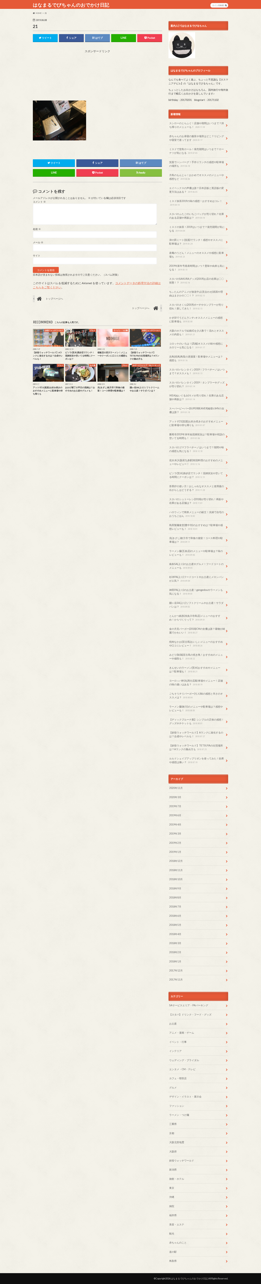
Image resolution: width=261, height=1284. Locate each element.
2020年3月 (175, 797)
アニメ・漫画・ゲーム (181, 1032)
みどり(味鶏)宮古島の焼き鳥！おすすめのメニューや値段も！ (196, 656)
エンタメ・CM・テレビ (182, 1069)
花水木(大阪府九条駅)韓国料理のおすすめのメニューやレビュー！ (196, 462)
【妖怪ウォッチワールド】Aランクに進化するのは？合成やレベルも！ (196, 734)
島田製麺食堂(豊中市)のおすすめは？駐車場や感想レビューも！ (196, 527)
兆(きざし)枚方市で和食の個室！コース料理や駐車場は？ (196, 540)
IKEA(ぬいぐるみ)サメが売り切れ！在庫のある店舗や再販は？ (196, 397)
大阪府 (173, 1151)
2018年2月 (175, 952)
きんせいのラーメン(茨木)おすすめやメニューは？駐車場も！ (194, 669)
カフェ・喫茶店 (178, 1078)
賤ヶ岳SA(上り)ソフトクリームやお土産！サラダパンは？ (196, 604)
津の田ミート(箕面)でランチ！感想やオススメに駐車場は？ (196, 241)
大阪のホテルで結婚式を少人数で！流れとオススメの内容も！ (196, 332)
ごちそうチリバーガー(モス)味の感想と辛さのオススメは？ (196, 695)
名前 (37, 229)
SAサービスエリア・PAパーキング (188, 1005)
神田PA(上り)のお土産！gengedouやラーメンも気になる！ (196, 591)
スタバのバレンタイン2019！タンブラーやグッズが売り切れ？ (197, 384)
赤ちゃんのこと (178, 1242)
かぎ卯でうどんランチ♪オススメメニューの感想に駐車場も (196, 319)
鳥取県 (173, 1260)
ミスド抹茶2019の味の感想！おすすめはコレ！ (195, 202)
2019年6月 (175, 815)
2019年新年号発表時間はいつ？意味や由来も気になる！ (197, 267)
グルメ (173, 1087)
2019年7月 (175, 806)
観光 (171, 1233)
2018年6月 (175, 915)
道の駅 (173, 1251)
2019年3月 (175, 833)
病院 (171, 1206)
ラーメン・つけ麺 (179, 1114)
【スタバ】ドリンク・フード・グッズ (190, 1014)
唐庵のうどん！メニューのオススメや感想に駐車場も (196, 254)
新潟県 (173, 1169)
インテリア (175, 1050)
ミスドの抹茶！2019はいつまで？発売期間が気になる (197, 228)
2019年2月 (175, 842)
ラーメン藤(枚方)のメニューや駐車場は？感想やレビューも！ (196, 708)
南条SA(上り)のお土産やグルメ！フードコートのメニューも (196, 565)
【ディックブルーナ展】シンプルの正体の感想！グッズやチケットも (196, 721)
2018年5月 (175, 924)
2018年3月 (175, 943)
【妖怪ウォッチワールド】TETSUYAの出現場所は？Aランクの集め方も (196, 747)
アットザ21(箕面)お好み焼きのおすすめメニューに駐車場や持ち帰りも (196, 423)
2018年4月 (175, 934)
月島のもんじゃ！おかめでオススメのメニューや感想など (196, 177)
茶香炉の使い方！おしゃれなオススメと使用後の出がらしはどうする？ (196, 488)
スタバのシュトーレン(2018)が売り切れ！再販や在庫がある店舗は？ (196, 501)
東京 (171, 1187)
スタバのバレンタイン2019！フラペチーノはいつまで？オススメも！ (197, 371)
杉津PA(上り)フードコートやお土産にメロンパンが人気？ (196, 578)
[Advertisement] (97, 75)
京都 (171, 1133)
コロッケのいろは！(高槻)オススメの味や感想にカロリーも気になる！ (196, 345)
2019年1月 (175, 851)
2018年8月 (175, 897)
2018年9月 (175, 888)
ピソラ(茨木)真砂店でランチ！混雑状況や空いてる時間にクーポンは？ (196, 475)
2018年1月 (175, 961)
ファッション (176, 1105)
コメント (39, 201)
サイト (36, 255)
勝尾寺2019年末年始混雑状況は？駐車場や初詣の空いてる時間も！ (197, 436)
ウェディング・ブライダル (184, 1060)
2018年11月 (176, 870)
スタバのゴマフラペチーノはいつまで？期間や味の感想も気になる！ (196, 449)
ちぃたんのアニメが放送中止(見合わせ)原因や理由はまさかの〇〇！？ (196, 293)
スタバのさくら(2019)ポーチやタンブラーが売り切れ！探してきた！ (196, 306)
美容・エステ (176, 1224)
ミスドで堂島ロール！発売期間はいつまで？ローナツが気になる (196, 151)
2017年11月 (176, 979)
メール (38, 242)
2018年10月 (176, 879)
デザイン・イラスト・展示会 (185, 1096)
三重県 (173, 1123)
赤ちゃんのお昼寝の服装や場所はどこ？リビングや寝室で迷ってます (196, 138)
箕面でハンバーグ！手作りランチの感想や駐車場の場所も (196, 164)
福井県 (173, 1215)
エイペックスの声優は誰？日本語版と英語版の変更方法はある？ (196, 189)
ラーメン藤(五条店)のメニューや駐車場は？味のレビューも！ (196, 552)
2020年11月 (176, 787)
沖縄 (171, 1196)
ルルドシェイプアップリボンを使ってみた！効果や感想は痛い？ (196, 760)
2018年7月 (175, 906)
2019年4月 (175, 824)
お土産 (173, 1023)
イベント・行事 (178, 1041)
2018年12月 (176, 860)
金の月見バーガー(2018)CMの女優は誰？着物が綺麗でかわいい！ (197, 630)
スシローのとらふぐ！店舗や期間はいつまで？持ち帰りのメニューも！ (196, 125)
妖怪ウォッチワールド (181, 1160)
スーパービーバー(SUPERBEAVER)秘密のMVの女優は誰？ (196, 410)
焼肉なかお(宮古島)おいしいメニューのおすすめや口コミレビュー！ (196, 643)
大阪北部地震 (176, 1142)
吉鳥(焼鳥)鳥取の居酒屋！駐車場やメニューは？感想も (196, 358)
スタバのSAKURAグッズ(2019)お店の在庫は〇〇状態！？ (196, 280)
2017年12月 (176, 970)
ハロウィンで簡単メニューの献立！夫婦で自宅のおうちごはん (196, 514)
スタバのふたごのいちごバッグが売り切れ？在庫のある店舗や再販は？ (196, 215)
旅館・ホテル (176, 1178)
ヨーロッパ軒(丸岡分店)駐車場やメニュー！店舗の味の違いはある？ (196, 682)
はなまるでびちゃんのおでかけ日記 (71, 5)
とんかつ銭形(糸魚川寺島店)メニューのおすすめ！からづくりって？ (194, 617)
